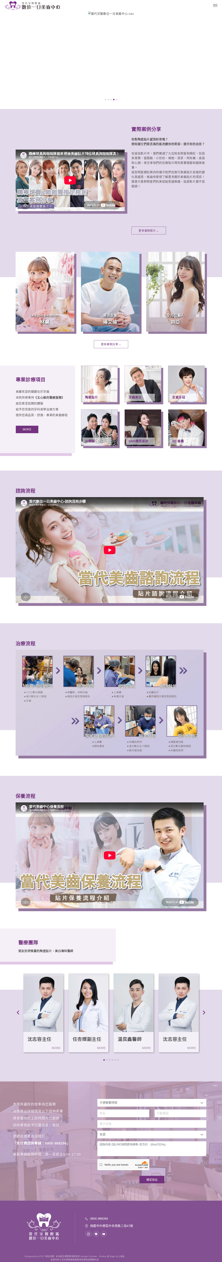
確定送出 (151, 1179)
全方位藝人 (176, 315)
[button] (105, 99)
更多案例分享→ (111, 344)
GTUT (42, 1256)
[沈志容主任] (43, 1003)
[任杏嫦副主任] (88, 1003)
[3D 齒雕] (186, 428)
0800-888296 (56, 1143)
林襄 (45, 322)
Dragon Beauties (44, 315)
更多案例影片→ (149, 230)
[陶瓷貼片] (99, 384)
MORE (27, 429)
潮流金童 (110, 315)
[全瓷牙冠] (186, 384)
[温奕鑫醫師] (133, 1003)
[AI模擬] (99, 428)
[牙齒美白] (143, 384)
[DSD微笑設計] (143, 428)
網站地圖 (49, 1256)
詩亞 (175, 322)
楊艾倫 (110, 322)
